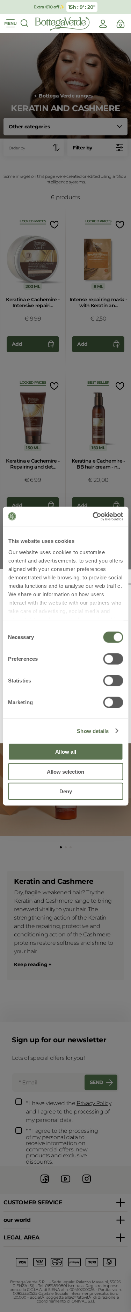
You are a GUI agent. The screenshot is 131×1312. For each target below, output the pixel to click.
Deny (65, 791)
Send (96, 1082)
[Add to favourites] (54, 224)
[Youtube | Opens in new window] (66, 1183)
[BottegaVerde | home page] (62, 24)
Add (17, 344)
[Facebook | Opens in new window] (45, 1183)
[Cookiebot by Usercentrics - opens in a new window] (93, 516)
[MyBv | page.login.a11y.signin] (103, 24)
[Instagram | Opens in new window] (87, 1183)
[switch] (113, 659)
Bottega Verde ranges (65, 96)
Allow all (65, 752)
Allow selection (65, 771)
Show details (93, 731)
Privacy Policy (94, 1103)
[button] (61, 847)
